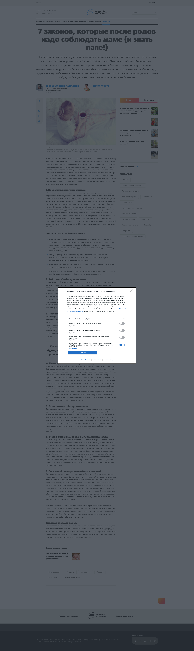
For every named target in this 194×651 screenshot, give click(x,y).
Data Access (97, 360)
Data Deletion (85, 360)
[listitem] (97, 319)
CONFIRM (82, 352)
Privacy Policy (108, 360)
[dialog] (97, 326)
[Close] (132, 291)
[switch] (122, 323)
